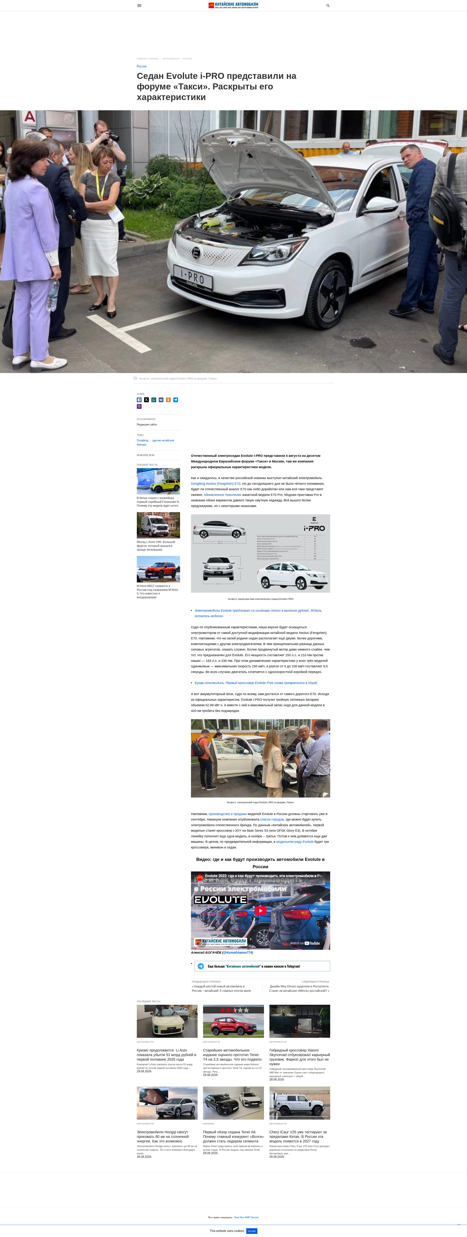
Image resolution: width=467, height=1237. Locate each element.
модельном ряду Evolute (295, 842)
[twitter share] (146, 399)
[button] (260, 553)
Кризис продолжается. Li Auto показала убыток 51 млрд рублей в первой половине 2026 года (166, 1054)
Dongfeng (142, 440)
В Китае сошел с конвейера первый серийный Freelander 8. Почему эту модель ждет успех (158, 501)
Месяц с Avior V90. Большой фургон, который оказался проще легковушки (156, 545)
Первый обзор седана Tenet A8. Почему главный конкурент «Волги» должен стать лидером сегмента (233, 1136)
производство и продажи (228, 814)
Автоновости (171, 59)
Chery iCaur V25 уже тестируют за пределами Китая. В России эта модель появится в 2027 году (298, 1136)
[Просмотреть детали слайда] (262, 970)
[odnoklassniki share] (168, 399)
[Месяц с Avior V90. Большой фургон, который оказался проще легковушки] (158, 525)
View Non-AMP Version (246, 1217)
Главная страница (148, 59)
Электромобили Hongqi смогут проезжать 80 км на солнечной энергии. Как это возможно (163, 1136)
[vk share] (161, 399)
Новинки (208, 1124)
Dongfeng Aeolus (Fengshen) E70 (215, 483)
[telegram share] (175, 399)
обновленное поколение (222, 495)
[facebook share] (139, 399)
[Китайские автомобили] (233, 5)
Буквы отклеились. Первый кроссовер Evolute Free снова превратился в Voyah (256, 683)
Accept (252, 1231)
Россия (187, 59)
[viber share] (139, 406)
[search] (328, 5)
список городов (272, 819)
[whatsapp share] (153, 399)
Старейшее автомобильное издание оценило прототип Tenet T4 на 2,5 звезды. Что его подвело (232, 1054)
